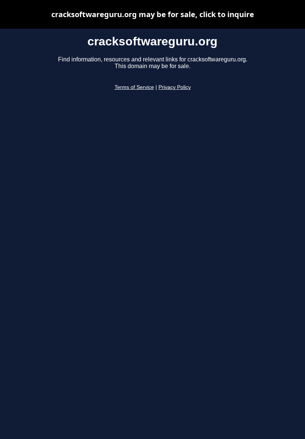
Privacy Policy (174, 87)
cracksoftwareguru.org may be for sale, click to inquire (152, 14)
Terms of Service (134, 87)
